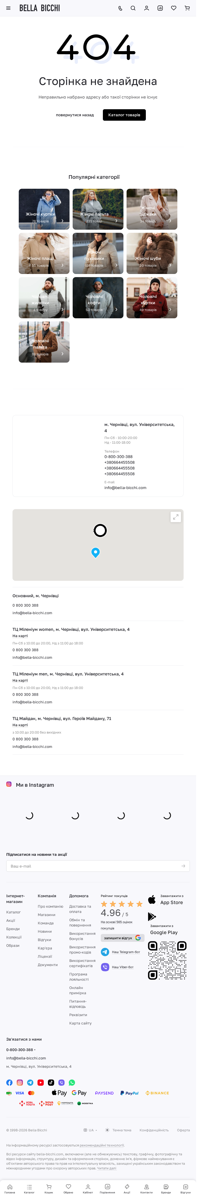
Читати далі (106, 1167)
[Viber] (61, 1081)
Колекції (14, 936)
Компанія (47, 894)
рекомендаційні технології (102, 1144)
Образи (13, 944)
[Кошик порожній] (187, 8)
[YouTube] (41, 1081)
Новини (45, 930)
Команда (46, 922)
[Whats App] (72, 1081)
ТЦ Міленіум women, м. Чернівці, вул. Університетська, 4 (71, 629)
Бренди (13, 927)
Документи (48, 963)
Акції (10, 919)
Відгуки (44, 938)
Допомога (79, 894)
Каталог (13, 911)
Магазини (46, 913)
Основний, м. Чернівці (35, 595)
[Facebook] (9, 1081)
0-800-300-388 (118, 456)
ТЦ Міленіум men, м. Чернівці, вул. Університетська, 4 (68, 673)
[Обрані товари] (173, 8)
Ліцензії (45, 955)
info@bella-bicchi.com (32, 613)
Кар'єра (45, 947)
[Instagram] (20, 1081)
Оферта (183, 1129)
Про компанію (50, 905)
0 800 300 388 (25, 605)
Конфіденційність (154, 1129)
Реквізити (78, 1013)
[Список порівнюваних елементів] (160, 8)
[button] (95, 553)
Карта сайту (80, 1022)
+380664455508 (119, 462)
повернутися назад (75, 114)
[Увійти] (146, 8)
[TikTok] (51, 1081)
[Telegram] (30, 1081)
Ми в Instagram (35, 785)
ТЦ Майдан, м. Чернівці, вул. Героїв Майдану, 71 (61, 718)
